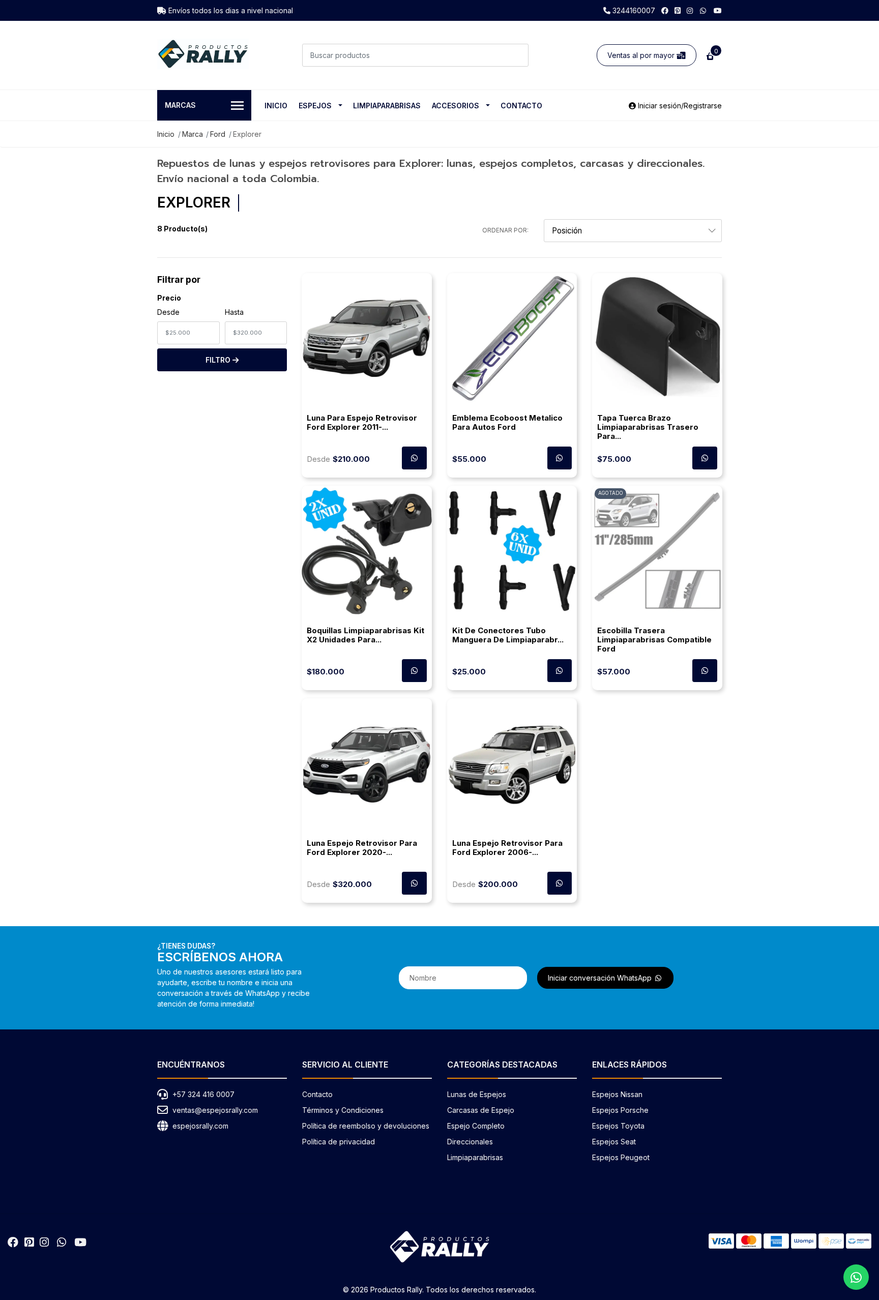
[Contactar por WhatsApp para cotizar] (414, 458)
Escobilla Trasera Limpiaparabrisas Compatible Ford (654, 640)
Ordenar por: (505, 230)
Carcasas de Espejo (480, 1110)
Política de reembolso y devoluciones (365, 1125)
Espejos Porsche (620, 1110)
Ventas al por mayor (642, 55)
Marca (192, 134)
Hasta (234, 312)
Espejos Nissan (617, 1094)
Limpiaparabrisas (387, 105)
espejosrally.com (200, 1125)
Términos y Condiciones (343, 1110)
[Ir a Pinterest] (678, 10)
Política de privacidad (338, 1141)
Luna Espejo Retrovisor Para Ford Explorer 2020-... (362, 847)
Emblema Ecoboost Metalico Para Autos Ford (507, 422)
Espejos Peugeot (621, 1157)
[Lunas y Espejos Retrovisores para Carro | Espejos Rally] (203, 54)
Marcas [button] (180, 105)
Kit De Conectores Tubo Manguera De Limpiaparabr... (508, 635)
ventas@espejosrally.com (215, 1110)
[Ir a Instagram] (690, 10)
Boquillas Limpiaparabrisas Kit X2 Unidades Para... (365, 635)
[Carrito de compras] (709, 55)
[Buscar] (517, 55)
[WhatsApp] (703, 10)
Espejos (315, 105)
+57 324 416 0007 (203, 1094)
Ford (217, 134)
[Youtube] (718, 10)
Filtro (219, 360)
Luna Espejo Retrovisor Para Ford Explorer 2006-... (507, 847)
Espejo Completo (476, 1125)
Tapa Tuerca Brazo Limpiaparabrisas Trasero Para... (647, 427)
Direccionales (470, 1141)
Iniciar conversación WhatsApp (601, 977)
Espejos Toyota (618, 1125)
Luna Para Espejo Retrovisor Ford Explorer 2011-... (362, 422)
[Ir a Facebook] (664, 10)
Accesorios (455, 105)
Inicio (276, 105)
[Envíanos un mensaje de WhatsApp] (856, 1277)
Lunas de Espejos (476, 1094)
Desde (168, 312)
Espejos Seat (614, 1141)
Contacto (521, 105)
